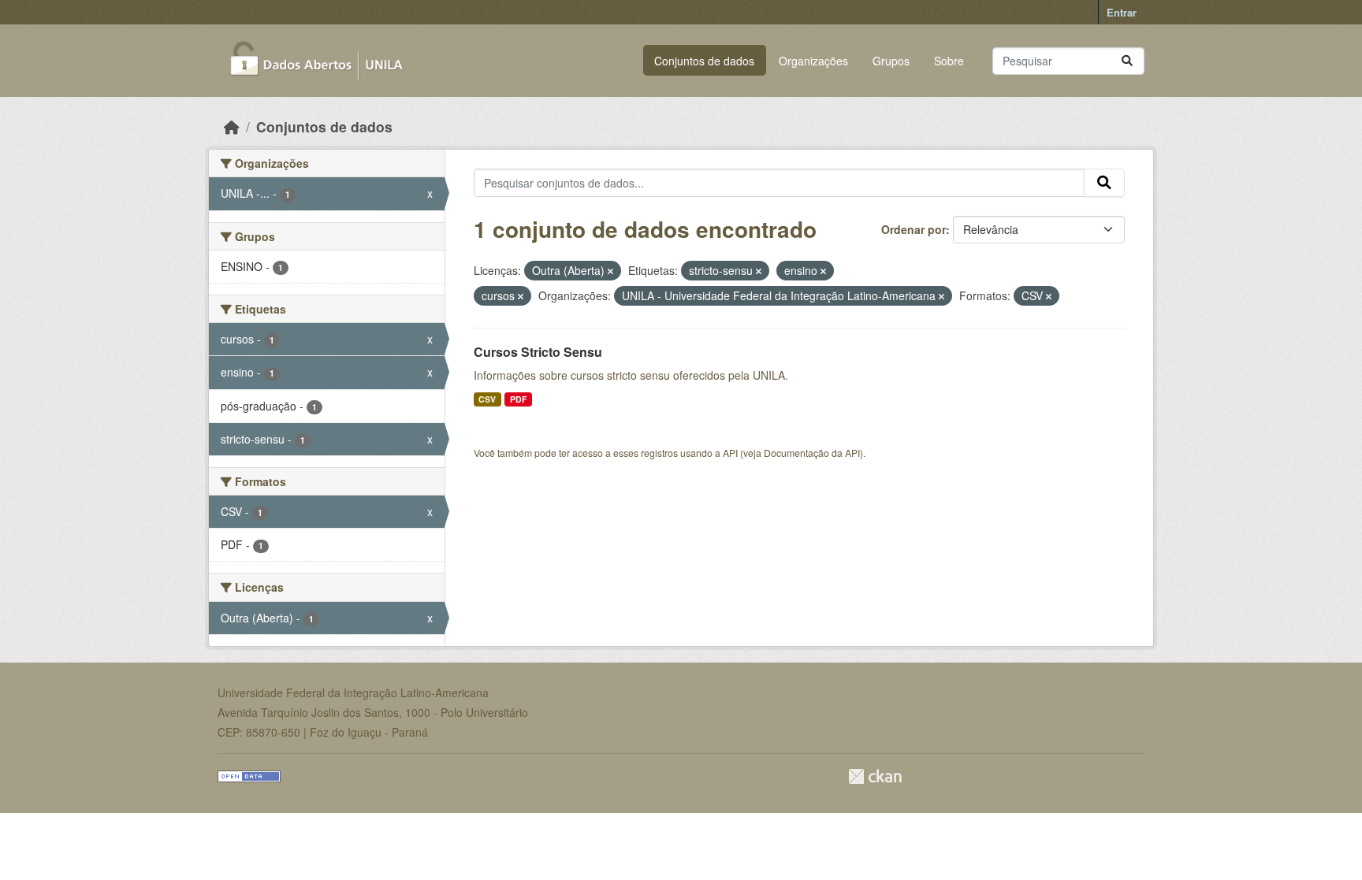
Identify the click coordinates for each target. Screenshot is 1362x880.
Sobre (949, 61)
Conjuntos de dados (704, 61)
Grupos (891, 61)
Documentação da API (812, 452)
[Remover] (610, 271)
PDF (518, 399)
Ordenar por (913, 229)
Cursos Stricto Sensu (538, 352)
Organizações (813, 61)
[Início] (232, 126)
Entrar (1122, 12)
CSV (487, 399)
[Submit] (1127, 61)
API (730, 452)
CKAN (875, 776)
